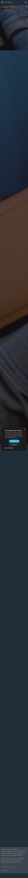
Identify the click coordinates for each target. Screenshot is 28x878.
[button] (9, 448)
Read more (18, 437)
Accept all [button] (14, 441)
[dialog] (14, 439)
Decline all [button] (14, 444)
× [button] (24, 428)
